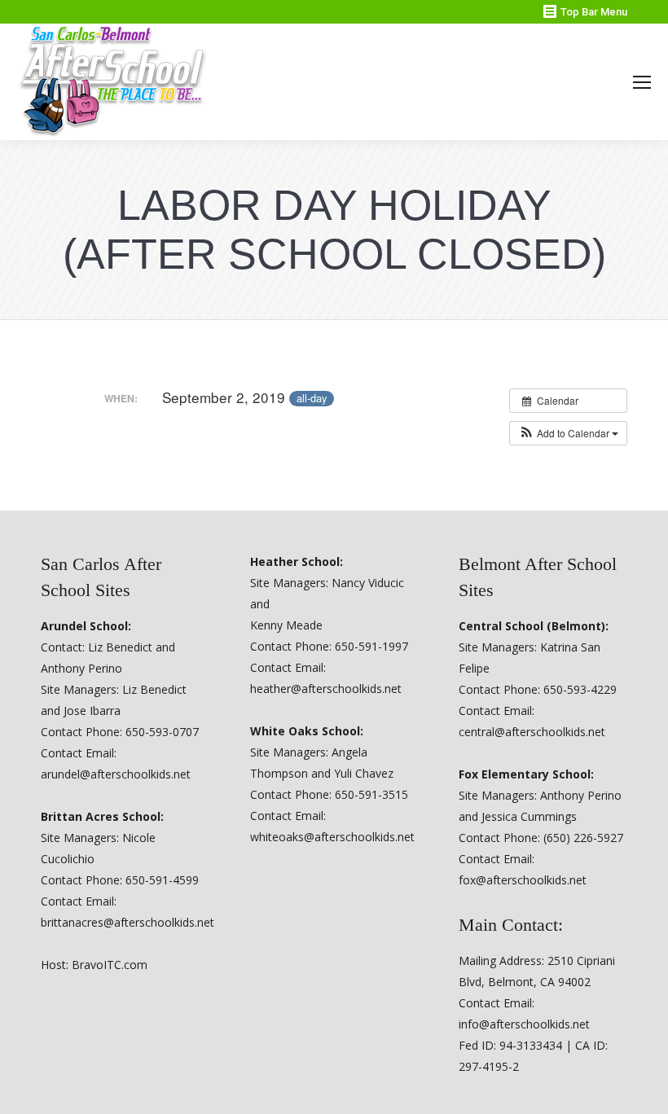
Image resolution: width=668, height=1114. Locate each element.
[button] (568, 433)
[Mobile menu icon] (642, 82)
